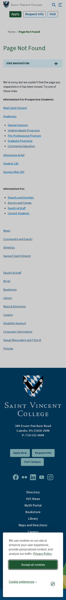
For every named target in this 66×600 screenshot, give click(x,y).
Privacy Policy (42, 554)
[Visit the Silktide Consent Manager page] (52, 584)
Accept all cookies (33, 564)
